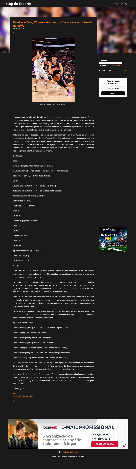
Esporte (25, 396)
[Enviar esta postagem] (14, 394)
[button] (14, 32)
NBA (31, 396)
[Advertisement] (113, 130)
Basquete (17, 396)
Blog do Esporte (18, 4)
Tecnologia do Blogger (69, 452)
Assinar (113, 93)
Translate (118, 65)
